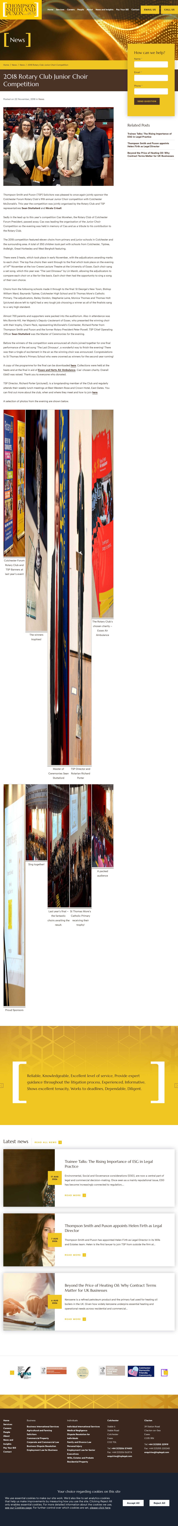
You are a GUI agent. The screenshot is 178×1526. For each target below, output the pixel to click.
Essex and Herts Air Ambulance (56, 370)
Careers (71, 9)
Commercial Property (38, 1438)
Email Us (150, 9)
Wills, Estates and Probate (80, 1458)
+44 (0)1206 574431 (122, 1448)
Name (137, 58)
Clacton (148, 1420)
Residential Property (77, 1461)
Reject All (159, 1503)
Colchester (113, 1420)
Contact (135, 9)
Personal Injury (74, 1446)
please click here (100, 1507)
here (73, 365)
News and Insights (104, 9)
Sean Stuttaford (31, 208)
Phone (137, 85)
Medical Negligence (77, 1430)
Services (60, 9)
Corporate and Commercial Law (43, 1442)
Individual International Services (83, 1426)
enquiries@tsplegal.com (119, 1456)
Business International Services (43, 1426)
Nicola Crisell (53, 208)
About (90, 9)
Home (50, 9)
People (80, 9)
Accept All (133, 1503)
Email (137, 72)
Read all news (46, 1142)
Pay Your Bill (122, 9)
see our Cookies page (18, 1507)
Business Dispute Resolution (41, 1446)
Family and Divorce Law (79, 1442)
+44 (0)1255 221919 (158, 1444)
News (14, 65)
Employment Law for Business (42, 1450)
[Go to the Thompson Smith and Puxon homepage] (21, 9)
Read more (73, 1195)
